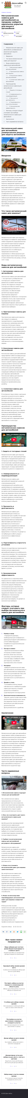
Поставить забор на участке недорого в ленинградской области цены (14, 984)
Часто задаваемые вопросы (14, 121)
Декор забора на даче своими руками (14, 1039)
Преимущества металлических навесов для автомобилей (13, 86)
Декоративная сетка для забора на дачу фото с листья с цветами (14, 1057)
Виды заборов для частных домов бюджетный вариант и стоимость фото (14, 948)
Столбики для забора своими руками (14, 1003)
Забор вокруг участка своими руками (14, 1075)
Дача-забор (17, 3)
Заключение (10, 119)
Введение (9, 56)
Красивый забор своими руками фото (14, 966)
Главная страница (6, 12)
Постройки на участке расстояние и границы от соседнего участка (14, 1020)
